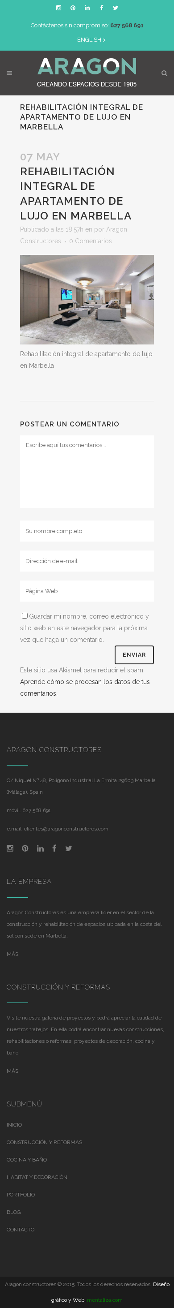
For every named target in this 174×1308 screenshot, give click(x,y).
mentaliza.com (105, 1300)
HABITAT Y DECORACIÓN (37, 1177)
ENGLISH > (91, 39)
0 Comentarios (90, 241)
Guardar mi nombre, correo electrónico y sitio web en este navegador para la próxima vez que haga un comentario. (84, 628)
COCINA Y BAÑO (27, 1160)
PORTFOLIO (21, 1195)
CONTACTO (20, 1229)
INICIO (14, 1125)
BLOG (14, 1212)
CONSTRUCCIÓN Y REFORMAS (44, 1142)
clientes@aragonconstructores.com (66, 829)
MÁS (12, 954)
